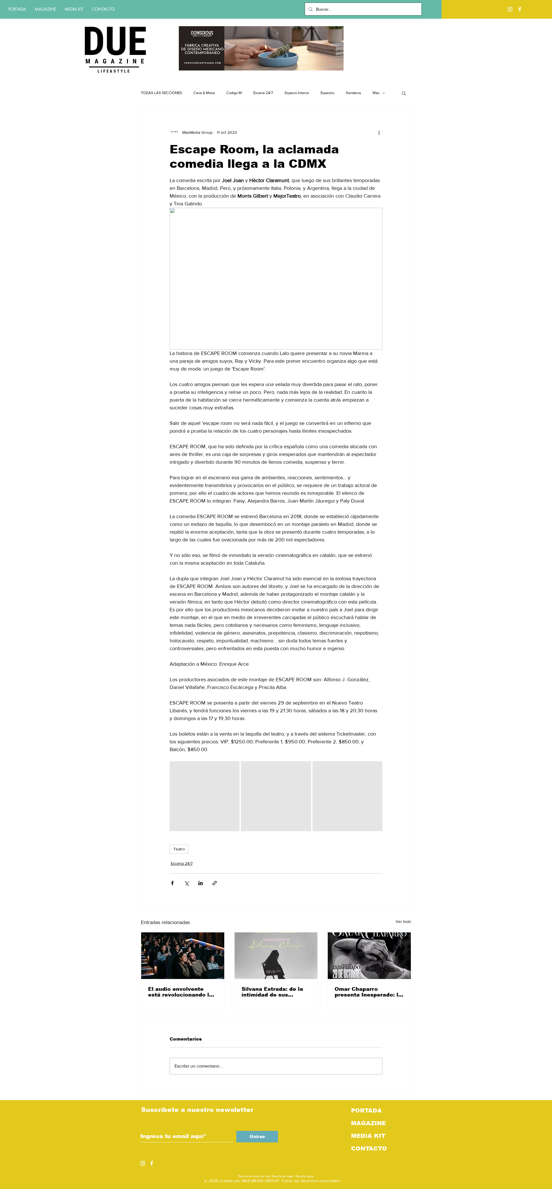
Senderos (353, 93)
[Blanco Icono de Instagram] (510, 9)
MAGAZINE (368, 1123)
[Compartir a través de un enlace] (214, 883)
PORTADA (366, 1110)
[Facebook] (520, 9)
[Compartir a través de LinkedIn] (200, 883)
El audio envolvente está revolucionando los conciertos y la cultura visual (182, 992)
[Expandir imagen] (204, 796)
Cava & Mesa (204, 93)
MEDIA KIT (368, 1136)
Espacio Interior (297, 93)
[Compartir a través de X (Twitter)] (186, 883)
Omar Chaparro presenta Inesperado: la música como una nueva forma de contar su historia (369, 992)
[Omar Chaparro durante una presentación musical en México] (369, 955)
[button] (404, 93)
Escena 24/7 (263, 93)
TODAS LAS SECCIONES (161, 93)
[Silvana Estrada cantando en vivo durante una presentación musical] (276, 955)
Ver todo (403, 921)
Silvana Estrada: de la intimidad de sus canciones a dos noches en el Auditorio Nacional (275, 992)
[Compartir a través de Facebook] (172, 883)
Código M (234, 93)
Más (376, 93)
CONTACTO (369, 1148)
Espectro (327, 93)
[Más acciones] (378, 132)
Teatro (179, 849)
